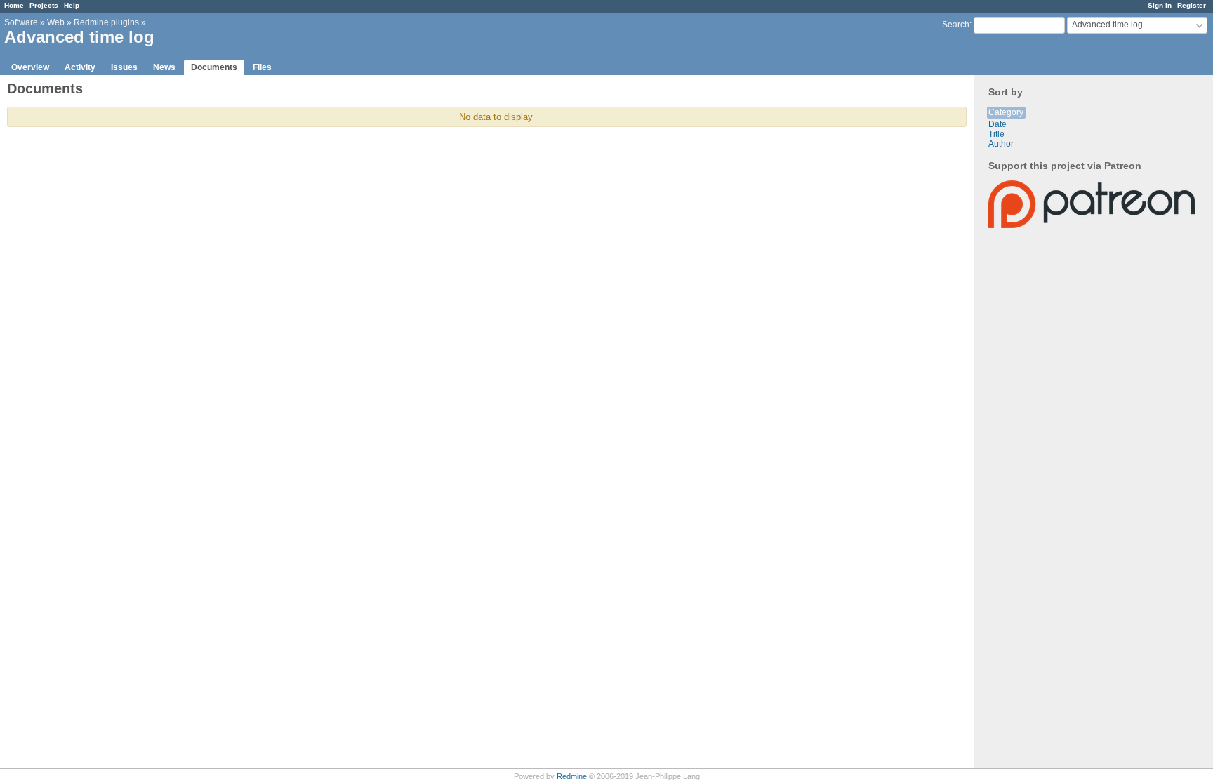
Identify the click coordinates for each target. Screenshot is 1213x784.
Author (1001, 144)
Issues (124, 67)
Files (262, 67)
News (164, 67)
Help (71, 5)
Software (21, 22)
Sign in (1160, 5)
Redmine (572, 776)
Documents (214, 67)
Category (1005, 112)
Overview (30, 67)
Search (955, 24)
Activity (80, 67)
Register (1191, 5)
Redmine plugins (106, 22)
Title (996, 134)
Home (14, 5)
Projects (43, 5)
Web (56, 22)
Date (997, 124)
